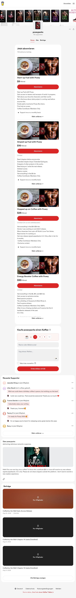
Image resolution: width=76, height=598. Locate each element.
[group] (38, 88)
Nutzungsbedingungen (45, 589)
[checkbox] (25, 363)
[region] (38, 184)
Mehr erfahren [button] (37, 116)
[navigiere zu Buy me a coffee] (2, 4)
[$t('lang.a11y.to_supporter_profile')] (8, 396)
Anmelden (67, 3)
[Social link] (4, 479)
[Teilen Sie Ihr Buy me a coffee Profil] (73, 29)
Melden (58, 589)
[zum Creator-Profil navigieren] (38, 25)
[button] (73, 3)
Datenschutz (30, 589)
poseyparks (38, 32)
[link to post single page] (38, 502)
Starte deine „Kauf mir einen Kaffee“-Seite (37, 592)
